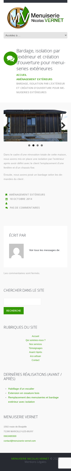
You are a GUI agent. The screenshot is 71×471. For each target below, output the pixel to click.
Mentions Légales (35, 462)
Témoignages (35, 348)
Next (62, 125)
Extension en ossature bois (23, 393)
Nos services (35, 344)
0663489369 (10, 436)
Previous (9, 125)
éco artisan (35, 356)
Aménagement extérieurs (34, 79)
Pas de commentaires (25, 207)
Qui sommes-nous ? (36, 340)
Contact (35, 360)
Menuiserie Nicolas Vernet (30, 458)
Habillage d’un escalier (21, 388)
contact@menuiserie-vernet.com (20, 441)
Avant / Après (35, 352)
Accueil (21, 75)
